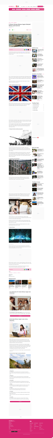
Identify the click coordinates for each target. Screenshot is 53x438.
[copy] (30, 49)
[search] (36, 6)
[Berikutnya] (31, 330)
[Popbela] (14, 6)
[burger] (43, 6)
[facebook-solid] (26, 49)
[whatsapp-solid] (24, 49)
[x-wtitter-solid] (28, 49)
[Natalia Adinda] (10, 276)
